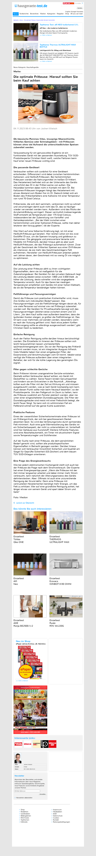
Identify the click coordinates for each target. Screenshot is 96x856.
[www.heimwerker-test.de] (37, 749)
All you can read (76, 14)
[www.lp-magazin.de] (45, 749)
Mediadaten (57, 812)
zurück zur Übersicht (25, 503)
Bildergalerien (26, 816)
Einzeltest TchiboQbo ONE (19, 539)
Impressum (57, 810)
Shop (67, 14)
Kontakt (56, 820)
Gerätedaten (25, 814)
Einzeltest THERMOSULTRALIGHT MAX (59, 539)
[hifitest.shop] (52, 749)
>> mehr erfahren (22, 681)
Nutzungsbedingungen (61, 822)
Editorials (24, 822)
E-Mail (25, 767)
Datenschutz (57, 816)
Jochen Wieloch (28, 764)
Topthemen (25, 820)
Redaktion (24, 812)
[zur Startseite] (33, 6)
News (16, 14)
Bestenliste (34, 14)
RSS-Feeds (25, 818)
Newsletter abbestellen (24, 798)
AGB (55, 814)
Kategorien (51, 14)
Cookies (56, 818)
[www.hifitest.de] (28, 749)
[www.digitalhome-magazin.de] (18, 749)
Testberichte (24, 14)
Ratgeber (60, 14)
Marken (43, 14)
